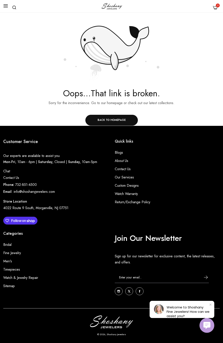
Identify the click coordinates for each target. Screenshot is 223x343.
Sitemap (9, 285)
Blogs (119, 152)
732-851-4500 (26, 184)
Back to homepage (112, 120)
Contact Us (11, 177)
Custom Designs (127, 185)
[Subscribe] (202, 277)
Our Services (124, 177)
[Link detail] (119, 291)
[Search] (14, 7)
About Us (121, 160)
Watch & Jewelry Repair (20, 277)
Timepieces (11, 269)
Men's (7, 261)
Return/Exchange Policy (132, 202)
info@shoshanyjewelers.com (34, 191)
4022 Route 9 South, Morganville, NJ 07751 (35, 207)
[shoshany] (111, 6)
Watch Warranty (126, 193)
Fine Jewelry (12, 252)
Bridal (7, 244)
